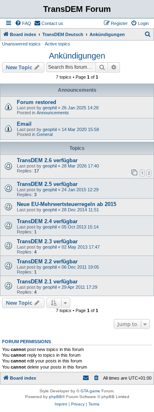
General (45, 134)
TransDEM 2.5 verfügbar (47, 184)
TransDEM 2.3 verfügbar (47, 241)
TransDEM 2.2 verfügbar (47, 261)
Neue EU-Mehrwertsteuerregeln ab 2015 (66, 204)
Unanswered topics (21, 43)
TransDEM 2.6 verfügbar (47, 160)
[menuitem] (23, 23)
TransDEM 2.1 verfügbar (47, 281)
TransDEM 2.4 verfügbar (47, 221)
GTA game (90, 391)
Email (24, 124)
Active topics (57, 43)
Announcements (53, 112)
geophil (50, 107)
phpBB (55, 396)
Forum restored (36, 102)
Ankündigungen (77, 55)
